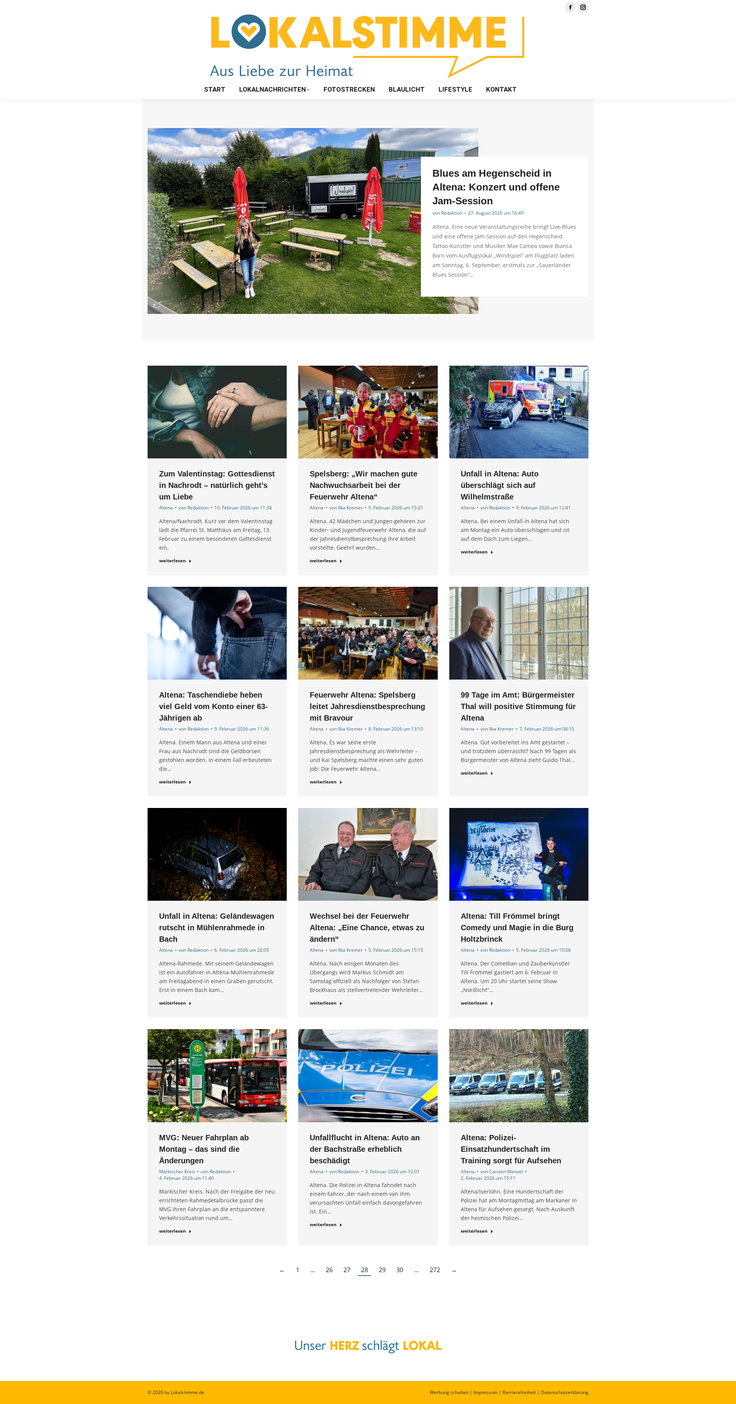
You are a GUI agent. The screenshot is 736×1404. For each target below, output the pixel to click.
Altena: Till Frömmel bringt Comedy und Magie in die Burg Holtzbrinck (517, 927)
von (447, 213)
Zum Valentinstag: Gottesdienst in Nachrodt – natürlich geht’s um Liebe (217, 485)
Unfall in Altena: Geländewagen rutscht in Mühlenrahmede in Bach (216, 927)
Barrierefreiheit (519, 1392)
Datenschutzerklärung (564, 1392)
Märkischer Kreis (177, 1171)
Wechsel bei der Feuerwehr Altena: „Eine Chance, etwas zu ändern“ (367, 927)
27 (346, 1270)
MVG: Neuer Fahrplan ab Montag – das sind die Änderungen (204, 1149)
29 (382, 1270)
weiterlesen (172, 561)
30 (399, 1270)
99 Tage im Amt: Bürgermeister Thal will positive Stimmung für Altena (518, 706)
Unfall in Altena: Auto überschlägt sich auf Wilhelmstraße (500, 485)
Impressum (485, 1392)
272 (435, 1270)
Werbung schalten (449, 1392)
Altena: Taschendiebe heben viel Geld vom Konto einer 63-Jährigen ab (213, 706)
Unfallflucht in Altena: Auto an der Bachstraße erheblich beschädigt (365, 1149)
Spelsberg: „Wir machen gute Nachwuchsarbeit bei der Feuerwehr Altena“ (363, 485)
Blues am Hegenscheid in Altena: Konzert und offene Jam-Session (496, 187)
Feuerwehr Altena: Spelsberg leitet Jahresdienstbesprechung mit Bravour (367, 706)
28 (364, 1270)
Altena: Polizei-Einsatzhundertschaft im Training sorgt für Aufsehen (511, 1149)
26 (329, 1270)
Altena (166, 507)
